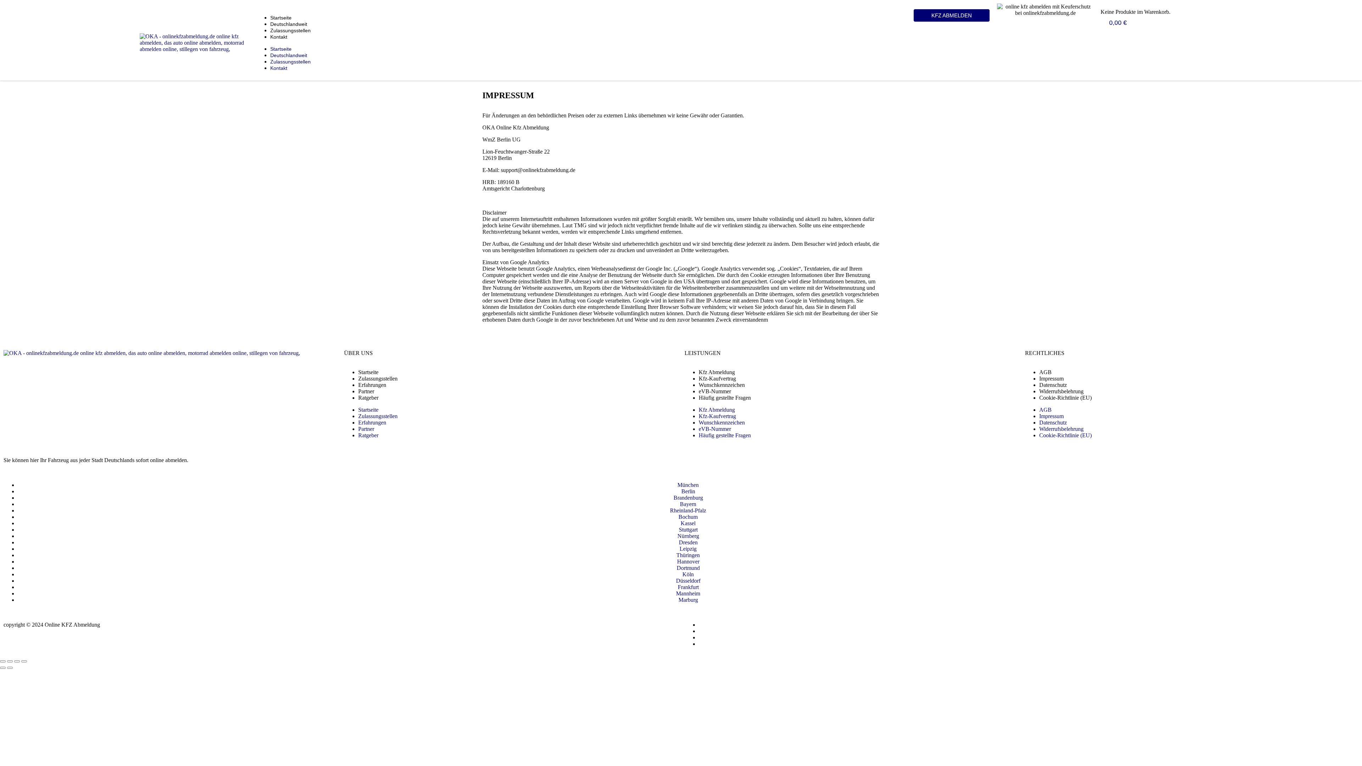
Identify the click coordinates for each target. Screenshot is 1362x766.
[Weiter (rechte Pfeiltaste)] (10, 668)
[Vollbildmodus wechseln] (10, 661)
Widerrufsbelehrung (1061, 391)
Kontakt (278, 37)
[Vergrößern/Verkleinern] (3, 661)
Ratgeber (368, 398)
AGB (1045, 372)
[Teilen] (17, 661)
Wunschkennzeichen (722, 385)
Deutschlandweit (288, 24)
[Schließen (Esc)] (24, 661)
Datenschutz (1053, 385)
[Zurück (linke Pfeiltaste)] (3, 668)
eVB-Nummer (715, 391)
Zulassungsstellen (290, 30)
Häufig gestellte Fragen (725, 398)
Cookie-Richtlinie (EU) (1065, 398)
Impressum (1051, 379)
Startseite (281, 18)
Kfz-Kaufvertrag (717, 379)
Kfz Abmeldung (717, 372)
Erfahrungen (372, 385)
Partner (366, 391)
